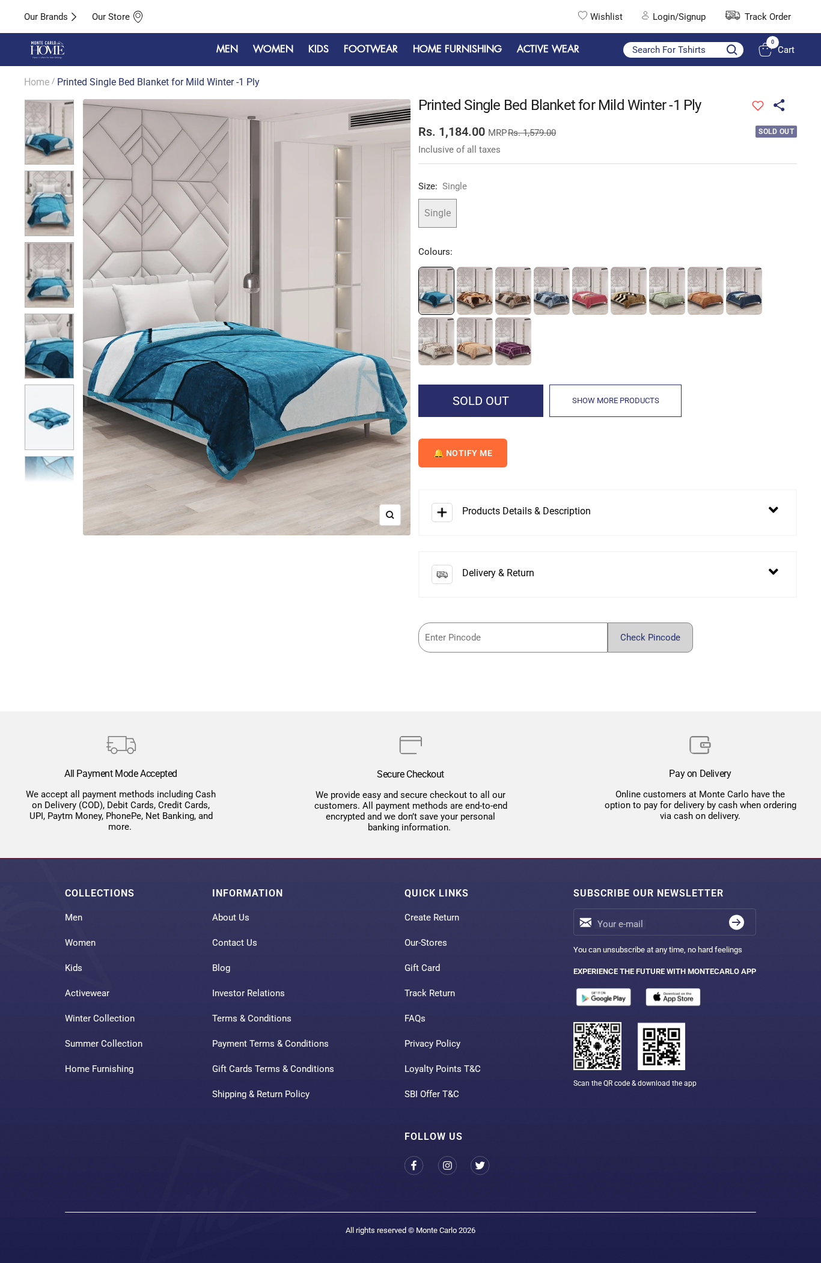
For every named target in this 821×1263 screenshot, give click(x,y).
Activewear (87, 993)
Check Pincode (650, 637)
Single (437, 213)
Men (73, 917)
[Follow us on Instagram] (454, 1165)
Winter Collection (100, 1018)
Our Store (111, 16)
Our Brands (46, 16)
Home (36, 82)
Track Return (429, 993)
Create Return (431, 917)
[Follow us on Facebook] (421, 1165)
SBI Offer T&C (431, 1094)
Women (80, 942)
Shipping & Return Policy (261, 1094)
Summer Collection (103, 1043)
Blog (221, 968)
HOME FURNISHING (457, 49)
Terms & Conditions (251, 1018)
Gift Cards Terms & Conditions (273, 1069)
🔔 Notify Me (463, 453)
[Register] (736, 922)
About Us (230, 917)
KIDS (318, 49)
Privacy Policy (432, 1043)
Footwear (371, 49)
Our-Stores (425, 942)
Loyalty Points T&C (442, 1069)
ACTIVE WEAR (548, 49)
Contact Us (234, 942)
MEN (227, 49)
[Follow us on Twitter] (487, 1165)
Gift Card (422, 968)
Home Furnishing (99, 1069)
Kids (73, 968)
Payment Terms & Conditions (270, 1043)
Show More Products (615, 400)
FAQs (415, 1018)
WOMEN (273, 49)
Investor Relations (248, 993)
